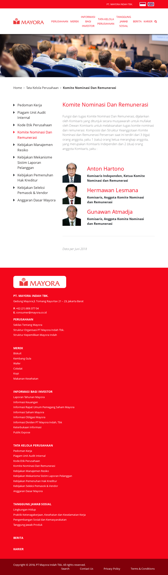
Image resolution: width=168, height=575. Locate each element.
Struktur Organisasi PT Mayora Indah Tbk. (38, 330)
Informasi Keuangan (25, 402)
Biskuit (17, 353)
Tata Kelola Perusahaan (42, 88)
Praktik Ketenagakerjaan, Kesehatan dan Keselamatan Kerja (49, 514)
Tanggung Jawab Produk (27, 525)
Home (17, 88)
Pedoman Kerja (29, 105)
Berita (137, 21)
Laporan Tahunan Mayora (29, 397)
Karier (148, 21)
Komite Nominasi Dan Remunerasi (34, 466)
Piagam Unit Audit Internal (29, 456)
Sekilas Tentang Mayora (27, 325)
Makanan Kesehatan (25, 378)
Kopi (16, 373)
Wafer (16, 363)
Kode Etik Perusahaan (34, 125)
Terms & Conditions (143, 568)
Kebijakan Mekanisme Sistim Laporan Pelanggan (34, 162)
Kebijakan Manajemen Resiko (31, 471)
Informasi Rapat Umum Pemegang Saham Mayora (43, 407)
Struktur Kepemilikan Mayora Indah (35, 335)
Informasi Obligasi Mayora (29, 417)
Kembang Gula (22, 358)
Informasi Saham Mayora (28, 412)
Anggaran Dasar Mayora (36, 200)
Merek (74, 21)
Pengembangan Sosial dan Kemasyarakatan (40, 519)
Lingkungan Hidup (24, 509)
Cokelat (18, 368)
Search (65, 568)
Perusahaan (59, 21)
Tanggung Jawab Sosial (123, 21)
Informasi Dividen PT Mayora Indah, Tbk (37, 422)
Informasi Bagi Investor (88, 21)
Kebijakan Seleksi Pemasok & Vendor (35, 486)
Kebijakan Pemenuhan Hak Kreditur (35, 481)
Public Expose (21, 432)
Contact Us (86, 568)
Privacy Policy (112, 568)
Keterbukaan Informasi (27, 427)
